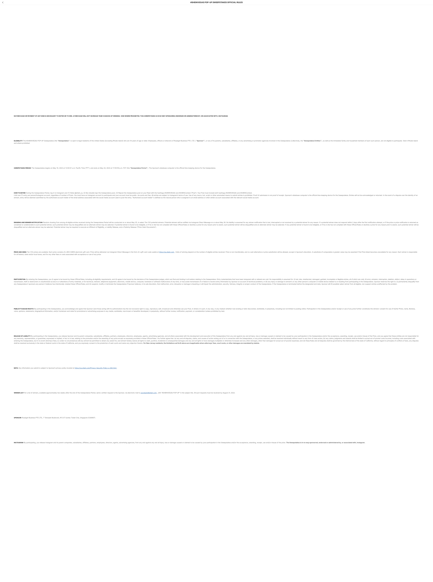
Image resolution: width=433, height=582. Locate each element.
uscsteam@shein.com (149, 393)
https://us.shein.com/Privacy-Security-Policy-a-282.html (96, 368)
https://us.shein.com (167, 252)
